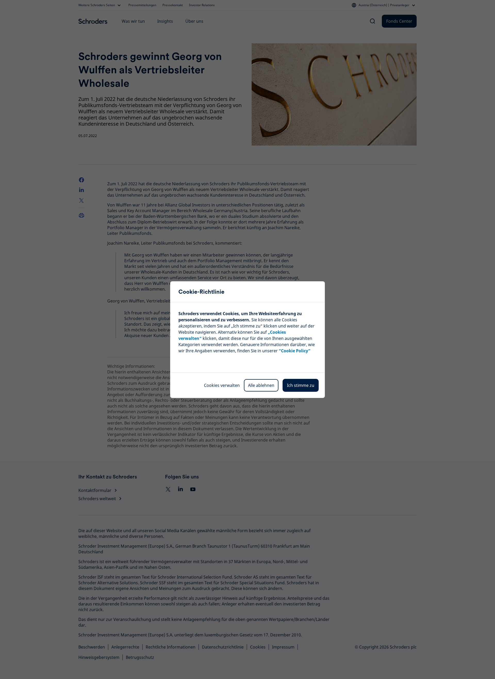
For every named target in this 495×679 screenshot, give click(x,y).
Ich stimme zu (300, 385)
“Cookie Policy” (294, 351)
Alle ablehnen (261, 385)
